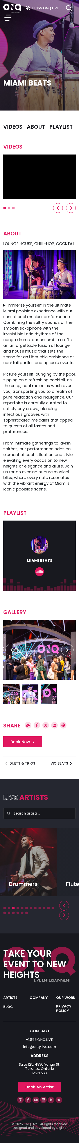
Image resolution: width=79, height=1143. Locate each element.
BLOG (8, 1007)
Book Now (20, 741)
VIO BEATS (59, 763)
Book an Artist (39, 1087)
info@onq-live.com (39, 1047)
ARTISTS (10, 998)
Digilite (61, 1128)
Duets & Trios (22, 763)
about (36, 127)
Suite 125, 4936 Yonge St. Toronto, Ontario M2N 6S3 (39, 1068)
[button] (4, 208)
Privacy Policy (63, 1008)
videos (12, 127)
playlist (61, 127)
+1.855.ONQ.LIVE (44, 8)
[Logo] (12, 8)
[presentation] (58, 208)
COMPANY (39, 998)
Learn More (15, 890)
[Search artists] (69, 8)
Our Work (65, 998)
